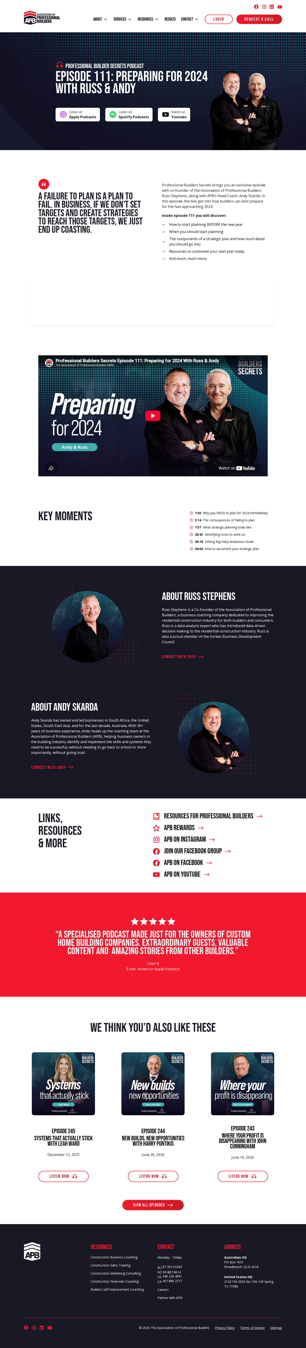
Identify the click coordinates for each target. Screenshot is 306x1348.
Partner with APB (169, 1298)
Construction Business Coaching (114, 1257)
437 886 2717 (172, 1281)
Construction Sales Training (110, 1265)
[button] (100, 19)
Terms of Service (252, 1328)
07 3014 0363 (172, 1267)
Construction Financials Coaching (115, 1281)
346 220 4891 (172, 1276)
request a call (259, 19)
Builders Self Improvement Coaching (117, 1289)
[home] (42, 18)
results (170, 19)
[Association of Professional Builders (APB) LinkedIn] (272, 7)
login (218, 19)
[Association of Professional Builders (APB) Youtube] (279, 7)
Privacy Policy (225, 1328)
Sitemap (276, 1328)
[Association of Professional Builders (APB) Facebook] (256, 6)
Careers (163, 1290)
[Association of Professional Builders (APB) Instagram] (264, 7)
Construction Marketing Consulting (116, 1273)
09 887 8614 (172, 1272)
